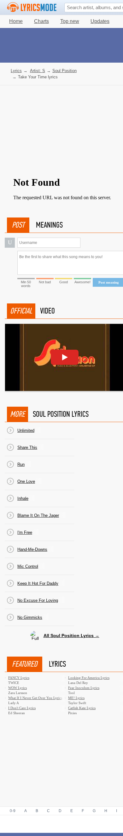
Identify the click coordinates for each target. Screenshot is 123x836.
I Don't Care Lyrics (22, 708)
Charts (41, 21)
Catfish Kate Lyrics (82, 708)
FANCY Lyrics (18, 678)
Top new (69, 21)
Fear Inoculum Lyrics (83, 688)
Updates (100, 21)
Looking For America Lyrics (88, 678)
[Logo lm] (32, 7)
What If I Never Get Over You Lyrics (35, 698)
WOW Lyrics (17, 688)
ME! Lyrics (76, 698)
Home (16, 21)
